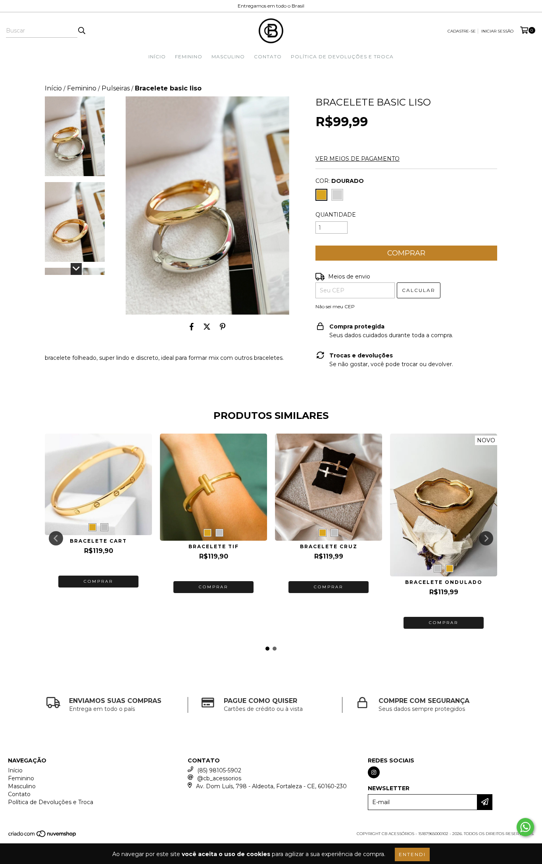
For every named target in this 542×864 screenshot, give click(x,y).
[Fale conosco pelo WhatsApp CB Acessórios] (525, 827)
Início (157, 57)
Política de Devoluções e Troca (342, 57)
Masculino (228, 57)
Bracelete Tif (213, 546)
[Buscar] (81, 30)
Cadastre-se (462, 31)
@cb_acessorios (219, 778)
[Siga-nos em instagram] (374, 772)
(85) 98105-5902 (219, 770)
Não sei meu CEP (335, 306)
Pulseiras (116, 88)
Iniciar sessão (497, 31)
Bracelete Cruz (328, 546)
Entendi (412, 854)
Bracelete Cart (98, 541)
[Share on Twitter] (207, 326)
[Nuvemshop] (42, 836)
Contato (268, 57)
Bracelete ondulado (443, 582)
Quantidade (335, 214)
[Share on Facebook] (192, 326)
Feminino (188, 57)
